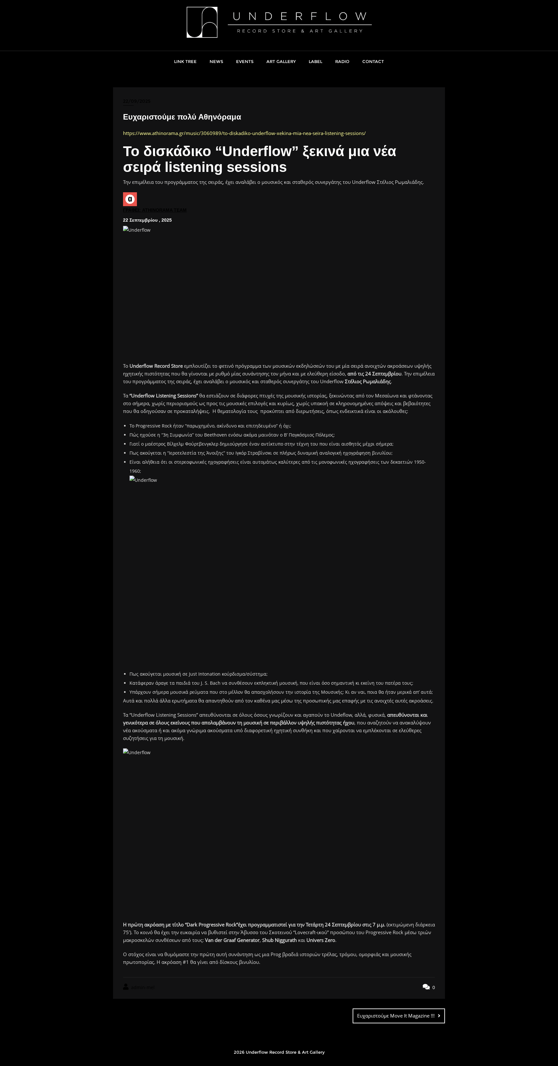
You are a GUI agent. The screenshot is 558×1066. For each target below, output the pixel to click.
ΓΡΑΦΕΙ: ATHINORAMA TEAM (155, 210)
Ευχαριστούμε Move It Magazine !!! (396, 1015)
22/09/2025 (136, 101)
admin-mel (142, 987)
